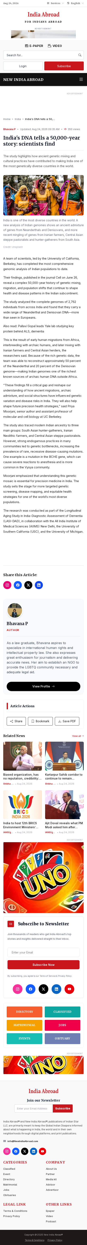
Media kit (51, 1179)
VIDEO (57, 46)
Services (55, 3)
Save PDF (69, 721)
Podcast (51, 1221)
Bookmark (42, 721)
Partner (50, 1174)
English (75, 3)
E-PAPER (36, 46)
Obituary (62, 1038)
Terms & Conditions (15, 1211)
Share (18, 721)
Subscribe (64, 66)
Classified (62, 1012)
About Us (51, 1169)
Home (7, 119)
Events (25, 1038)
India (18, 119)
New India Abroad (23, 79)
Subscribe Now (44, 964)
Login (23, 66)
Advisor (50, 1184)
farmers (18, 350)
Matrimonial (25, 1025)
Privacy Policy (11, 1216)
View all (76, 736)
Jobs (62, 1025)
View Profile (41, 686)
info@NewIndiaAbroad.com (22, 1141)
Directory (24, 1012)
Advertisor (52, 1190)
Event (6, 1174)
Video (49, 1216)
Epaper (50, 1211)
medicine (55, 481)
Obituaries (9, 1195)
